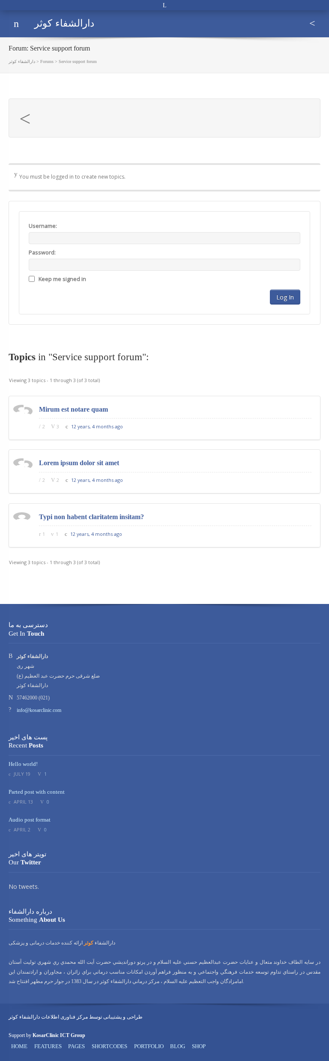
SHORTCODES (109, 1046)
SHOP (199, 1046)
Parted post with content (37, 792)
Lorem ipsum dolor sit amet (79, 463)
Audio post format (30, 819)
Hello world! (23, 764)
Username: (43, 226)
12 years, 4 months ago (97, 426)
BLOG (177, 1046)
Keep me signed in (62, 279)
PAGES (76, 1046)
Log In (285, 297)
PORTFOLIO (149, 1046)
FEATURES (48, 1046)
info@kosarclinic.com (39, 710)
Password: (42, 252)
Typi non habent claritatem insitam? (91, 517)
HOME (19, 1046)
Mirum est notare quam (73, 409)
